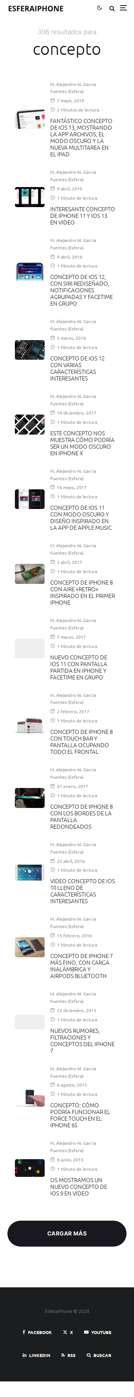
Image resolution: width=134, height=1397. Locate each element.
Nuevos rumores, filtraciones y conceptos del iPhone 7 (82, 1040)
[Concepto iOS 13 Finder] (30, 119)
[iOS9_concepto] (30, 1168)
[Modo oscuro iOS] (30, 424)
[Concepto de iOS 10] (30, 873)
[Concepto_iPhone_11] (30, 197)
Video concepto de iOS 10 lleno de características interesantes (82, 891)
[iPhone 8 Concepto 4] (30, 798)
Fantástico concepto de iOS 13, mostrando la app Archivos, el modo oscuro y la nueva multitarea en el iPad (81, 137)
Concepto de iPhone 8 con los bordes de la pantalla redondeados (81, 816)
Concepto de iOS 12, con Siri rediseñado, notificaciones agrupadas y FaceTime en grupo (81, 290)
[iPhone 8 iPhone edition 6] (30, 573)
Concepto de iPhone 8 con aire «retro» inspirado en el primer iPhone (82, 592)
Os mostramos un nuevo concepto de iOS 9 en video (78, 1187)
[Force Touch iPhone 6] (30, 1097)
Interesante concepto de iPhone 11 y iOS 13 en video (82, 216)
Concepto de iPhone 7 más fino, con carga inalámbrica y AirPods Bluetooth (81, 965)
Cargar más (67, 1233)
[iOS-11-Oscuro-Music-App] (30, 499)
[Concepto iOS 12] (30, 350)
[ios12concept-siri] (30, 272)
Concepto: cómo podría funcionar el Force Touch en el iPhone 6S (80, 1115)
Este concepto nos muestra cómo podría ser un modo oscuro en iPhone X (82, 443)
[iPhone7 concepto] (30, 947)
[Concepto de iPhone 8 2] (30, 723)
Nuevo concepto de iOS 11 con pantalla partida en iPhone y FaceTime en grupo (78, 667)
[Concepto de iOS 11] (30, 648)
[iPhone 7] (30, 1022)
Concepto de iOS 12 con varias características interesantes (77, 368)
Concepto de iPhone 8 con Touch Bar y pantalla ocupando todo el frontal (81, 741)
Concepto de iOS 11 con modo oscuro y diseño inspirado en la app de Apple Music (81, 517)
